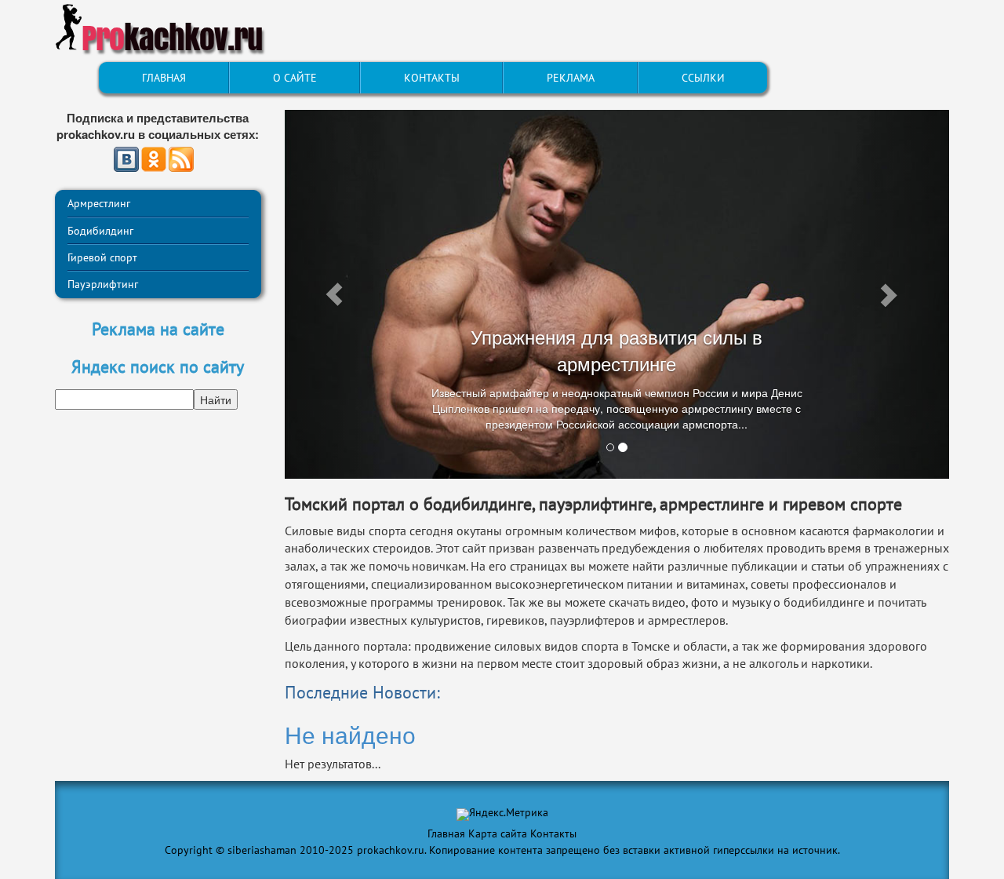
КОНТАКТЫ (432, 78)
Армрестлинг (98, 203)
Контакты (553, 833)
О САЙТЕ (295, 78)
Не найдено (350, 734)
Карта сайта (497, 833)
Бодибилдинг (100, 231)
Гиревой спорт (102, 257)
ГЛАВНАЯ (164, 78)
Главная (446, 833)
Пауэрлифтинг (102, 284)
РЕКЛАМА (571, 78)
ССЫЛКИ (703, 78)
